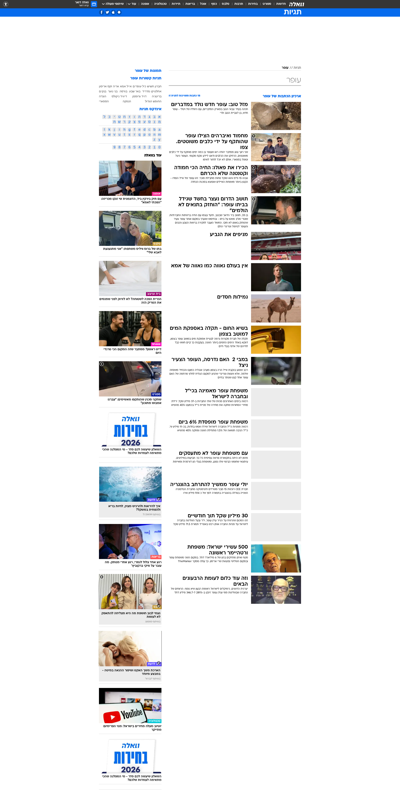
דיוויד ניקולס (119, 96)
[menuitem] (278, 4)
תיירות (176, 4)
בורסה (123, 91)
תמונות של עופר (148, 71)
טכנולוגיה (160, 4)
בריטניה (156, 96)
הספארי (104, 101)
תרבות (238, 4)
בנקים (102, 91)
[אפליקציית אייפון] (113, 12)
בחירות (253, 4)
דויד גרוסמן (139, 96)
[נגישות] (5, 4)
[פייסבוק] (101, 12)
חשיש (150, 86)
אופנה (145, 4)
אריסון (103, 86)
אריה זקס (113, 86)
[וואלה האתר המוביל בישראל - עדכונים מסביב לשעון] (296, 4)
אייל (129, 86)
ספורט (267, 4)
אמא (123, 86)
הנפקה (127, 101)
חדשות (281, 4)
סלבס (225, 4)
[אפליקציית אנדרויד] (119, 12)
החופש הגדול (153, 101)
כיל (144, 86)
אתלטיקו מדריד (151, 91)
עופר (285, 68)
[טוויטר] (107, 12)
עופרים (137, 86)
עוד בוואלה (152, 155)
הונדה (102, 96)
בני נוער (113, 91)
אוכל (203, 4)
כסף (214, 4)
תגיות (297, 68)
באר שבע (134, 91)
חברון (158, 86)
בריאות (190, 4)
